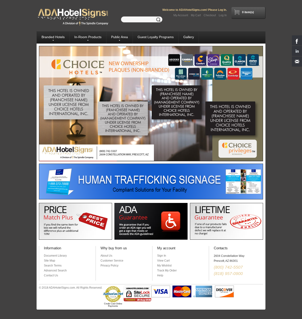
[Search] (159, 19)
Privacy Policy (109, 265)
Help (160, 275)
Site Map (49, 260)
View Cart (163, 260)
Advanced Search (55, 270)
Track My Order (167, 270)
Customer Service (112, 260)
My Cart (196, 15)
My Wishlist (164, 265)
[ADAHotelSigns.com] (73, 17)
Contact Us (51, 275)
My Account (180, 15)
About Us (106, 255)
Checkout (210, 15)
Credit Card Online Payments (113, 305)
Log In (223, 15)
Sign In (161, 255)
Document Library (55, 255)
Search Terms (53, 265)
